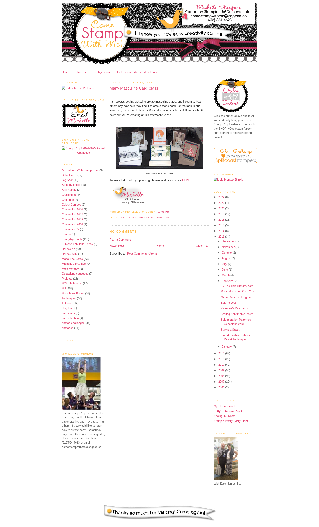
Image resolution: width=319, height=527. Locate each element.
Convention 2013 (72, 219)
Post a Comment (120, 239)
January (227, 346)
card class (68, 313)
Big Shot (67, 180)
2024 (221, 197)
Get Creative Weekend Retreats (137, 72)
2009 (221, 370)
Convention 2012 (72, 214)
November (228, 247)
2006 (221, 387)
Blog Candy (69, 189)
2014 (221, 231)
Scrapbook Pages (73, 293)
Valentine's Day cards (234, 308)
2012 (221, 353)
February (228, 280)
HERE (186, 180)
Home (65, 72)
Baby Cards (69, 175)
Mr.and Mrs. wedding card (237, 297)
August (227, 258)
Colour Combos (71, 204)
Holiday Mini (69, 254)
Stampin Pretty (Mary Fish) (231, 421)
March (226, 275)
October (227, 252)
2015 (221, 225)
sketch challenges (73, 323)
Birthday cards (71, 184)
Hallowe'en (68, 249)
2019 (221, 214)
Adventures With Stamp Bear (80, 170)
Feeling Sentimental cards (237, 314)
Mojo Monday (70, 268)
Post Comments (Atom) (142, 253)
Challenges (69, 194)
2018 (221, 219)
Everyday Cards (72, 239)
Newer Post (117, 245)
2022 (221, 202)
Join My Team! (101, 72)
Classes (81, 72)
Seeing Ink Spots (224, 416)
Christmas (68, 199)
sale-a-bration (70, 318)
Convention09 (70, 229)
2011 (221, 359)
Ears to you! (228, 302)
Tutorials (67, 303)
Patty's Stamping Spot (228, 411)
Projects (67, 278)
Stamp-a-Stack (230, 329)
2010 (221, 364)
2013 (221, 236)
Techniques (69, 298)
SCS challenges (72, 283)
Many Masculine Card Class (134, 88)
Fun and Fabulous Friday (77, 244)
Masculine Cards (72, 259)
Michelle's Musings (74, 263)
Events (66, 234)
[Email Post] (170, 212)
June (225, 269)
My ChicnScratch (224, 406)
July (225, 264)
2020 (221, 208)
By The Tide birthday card (237, 285)
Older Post (202, 245)
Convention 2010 (72, 209)
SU (64, 288)
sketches (67, 328)
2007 (221, 381)
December (228, 241)
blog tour (67, 308)
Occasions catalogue (75, 273)
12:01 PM (163, 212)
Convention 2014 (72, 224)
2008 (221, 376)
